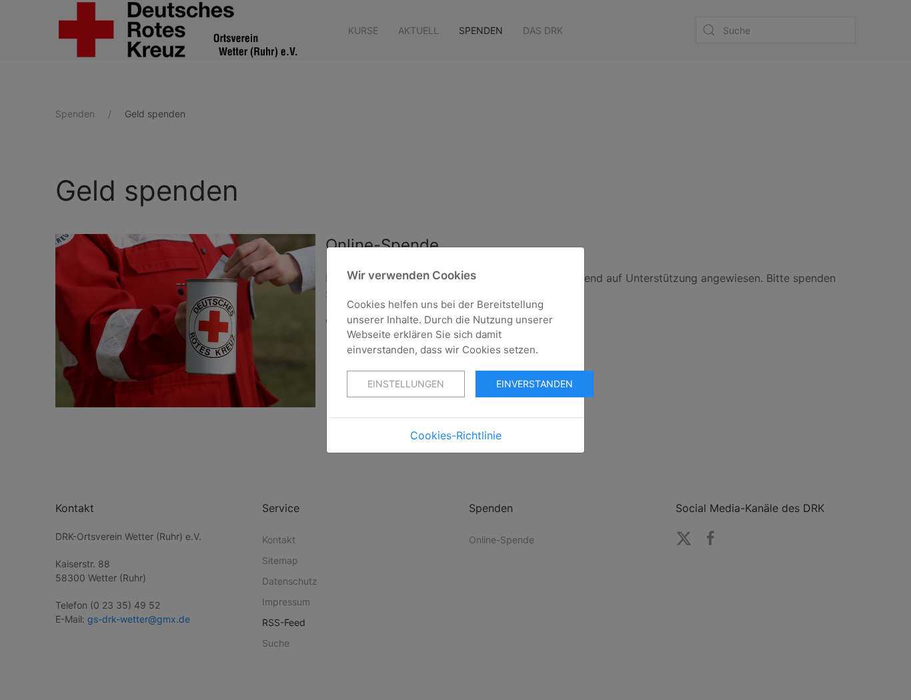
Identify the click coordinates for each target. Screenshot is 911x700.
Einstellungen (405, 383)
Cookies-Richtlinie (456, 435)
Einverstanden (534, 383)
